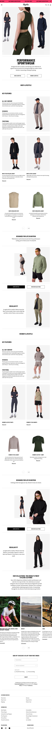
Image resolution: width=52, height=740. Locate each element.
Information (4, 707)
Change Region (30, 725)
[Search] (45, 5)
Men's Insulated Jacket (38, 211)
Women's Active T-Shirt (38, 454)
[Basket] (50, 5)
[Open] (1, 5)
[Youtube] (9, 728)
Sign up (26, 677)
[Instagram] (5, 728)
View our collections (36, 286)
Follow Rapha (4, 725)
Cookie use (30, 685)
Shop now (4, 180)
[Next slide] (28, 228)
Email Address (18, 659)
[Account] (48, 5)
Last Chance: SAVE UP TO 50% (15, 1)
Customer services (5, 695)
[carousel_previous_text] (23, 228)
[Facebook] (2, 728)
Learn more (2, 643)
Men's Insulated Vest (14, 211)
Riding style (17, 669)
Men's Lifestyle (17, 75)
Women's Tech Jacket (14, 454)
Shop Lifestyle (16, 286)
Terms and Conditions (19, 684)
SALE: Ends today (28, 1)
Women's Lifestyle (34, 75)
